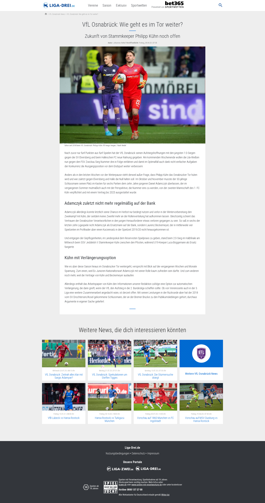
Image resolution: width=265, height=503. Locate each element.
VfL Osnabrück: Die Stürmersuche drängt (155, 376)
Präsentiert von (158, 7)
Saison (107, 5)
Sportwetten (139, 5)
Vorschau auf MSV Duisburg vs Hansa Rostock (201, 419)
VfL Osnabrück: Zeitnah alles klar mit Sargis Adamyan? (64, 376)
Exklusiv (121, 5)
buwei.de (123, 484)
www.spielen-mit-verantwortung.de (146, 484)
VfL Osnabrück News (57, 14)
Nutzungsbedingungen (117, 453)
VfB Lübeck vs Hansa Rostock (64, 417)
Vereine (93, 5)
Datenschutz (138, 453)
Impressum (153, 453)
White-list (165, 495)
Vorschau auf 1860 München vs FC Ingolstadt (155, 419)
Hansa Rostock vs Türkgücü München (109, 419)
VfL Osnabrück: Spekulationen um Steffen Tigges (109, 376)
